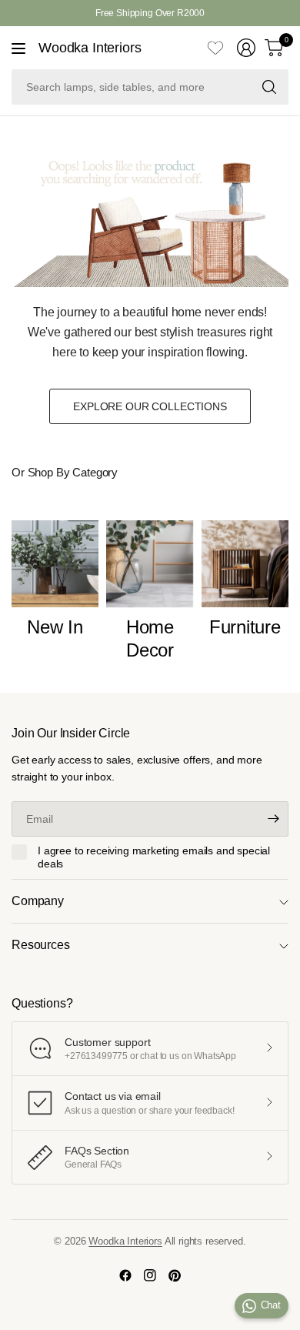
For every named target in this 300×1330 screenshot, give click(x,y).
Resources (41, 944)
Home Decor (150, 638)
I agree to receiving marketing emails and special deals (154, 857)
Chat (271, 1305)
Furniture (245, 627)
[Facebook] (125, 1275)
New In (55, 627)
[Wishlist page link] (215, 47)
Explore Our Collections (150, 406)
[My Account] (246, 48)
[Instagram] (150, 1275)
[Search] (269, 87)
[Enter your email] (273, 819)
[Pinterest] (174, 1275)
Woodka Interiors (89, 48)
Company (38, 900)
